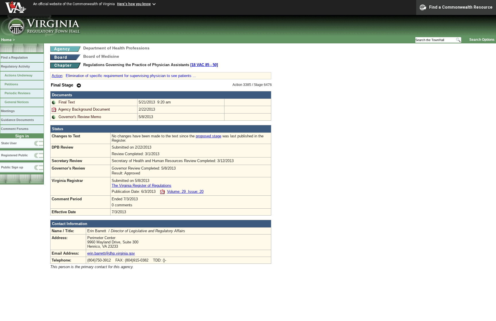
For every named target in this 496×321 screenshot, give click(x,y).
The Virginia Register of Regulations (141, 185)
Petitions (11, 84)
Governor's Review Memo (80, 117)
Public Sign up (12, 167)
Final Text (67, 102)
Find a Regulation (14, 57)
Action (57, 76)
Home (6, 40)
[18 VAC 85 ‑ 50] (204, 65)
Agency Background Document (84, 109)
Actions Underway (18, 75)
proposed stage (208, 136)
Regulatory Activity (15, 66)
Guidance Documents (17, 120)
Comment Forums (14, 128)
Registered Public (14, 155)
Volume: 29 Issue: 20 (185, 191)
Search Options (482, 39)
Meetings (8, 111)
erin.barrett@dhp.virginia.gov (111, 253)
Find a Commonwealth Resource (461, 7)
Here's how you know (134, 4)
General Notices (17, 102)
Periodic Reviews (17, 93)
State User (9, 143)
